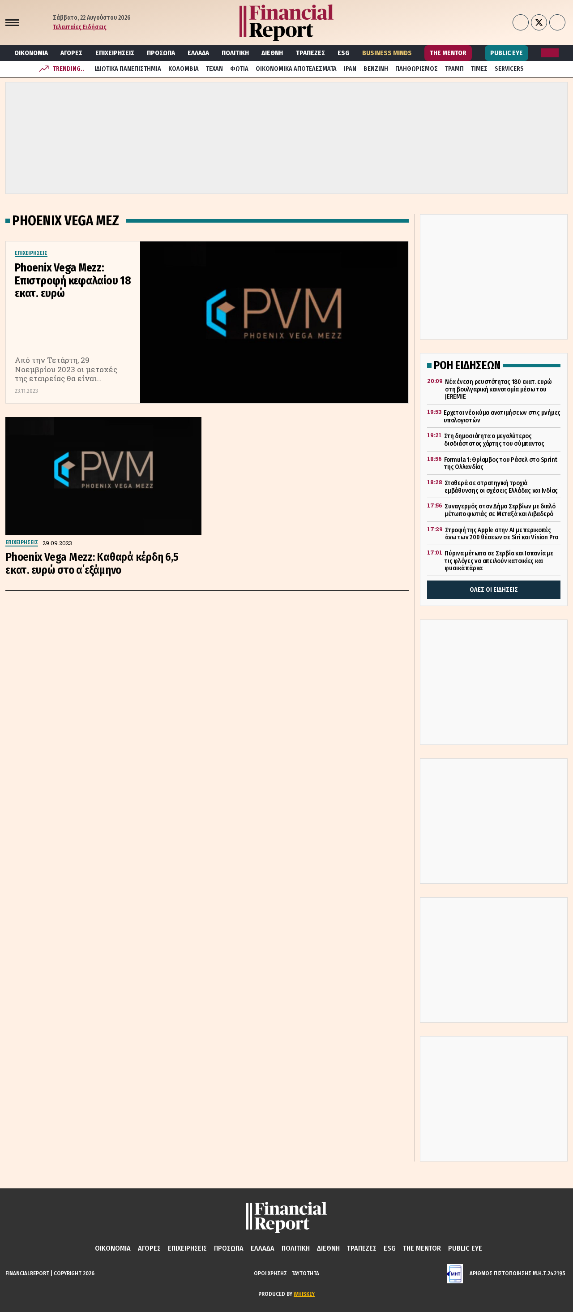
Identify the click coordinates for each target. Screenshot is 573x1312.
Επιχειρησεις (114, 53)
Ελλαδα (198, 53)
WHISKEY (304, 1293)
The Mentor (448, 53)
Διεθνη (272, 53)
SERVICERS (509, 69)
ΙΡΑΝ (350, 69)
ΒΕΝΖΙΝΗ (375, 69)
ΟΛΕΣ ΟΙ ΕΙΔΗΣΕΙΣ (494, 590)
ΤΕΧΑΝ (214, 69)
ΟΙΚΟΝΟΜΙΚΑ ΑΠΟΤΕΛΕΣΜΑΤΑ (296, 69)
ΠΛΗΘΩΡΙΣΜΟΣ (416, 69)
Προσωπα (161, 53)
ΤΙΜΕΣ (479, 69)
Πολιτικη (235, 53)
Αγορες (71, 53)
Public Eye (506, 53)
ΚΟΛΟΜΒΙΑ (183, 69)
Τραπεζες (310, 53)
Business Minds (387, 53)
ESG (344, 53)
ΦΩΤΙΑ (239, 69)
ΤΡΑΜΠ (454, 69)
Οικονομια (31, 53)
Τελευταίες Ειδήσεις (80, 27)
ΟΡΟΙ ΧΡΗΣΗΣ (270, 1273)
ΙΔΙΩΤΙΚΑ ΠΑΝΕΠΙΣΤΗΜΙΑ (127, 69)
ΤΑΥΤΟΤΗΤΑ (305, 1273)
